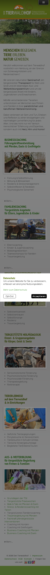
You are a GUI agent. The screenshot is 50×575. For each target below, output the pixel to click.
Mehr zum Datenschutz (15, 289)
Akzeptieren (39, 296)
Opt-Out (10, 296)
